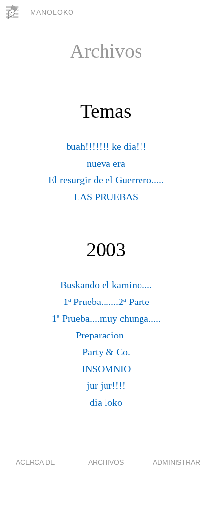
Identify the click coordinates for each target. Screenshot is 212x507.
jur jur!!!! (106, 385)
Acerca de (35, 462)
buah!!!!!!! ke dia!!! (106, 146)
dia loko (106, 402)
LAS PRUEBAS (106, 196)
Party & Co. (106, 351)
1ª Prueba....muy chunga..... (106, 318)
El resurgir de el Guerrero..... (106, 179)
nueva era (106, 163)
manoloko (52, 12)
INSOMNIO (106, 368)
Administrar (176, 462)
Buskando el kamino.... (106, 284)
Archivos (106, 462)
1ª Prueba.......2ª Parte (106, 301)
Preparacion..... (106, 335)
